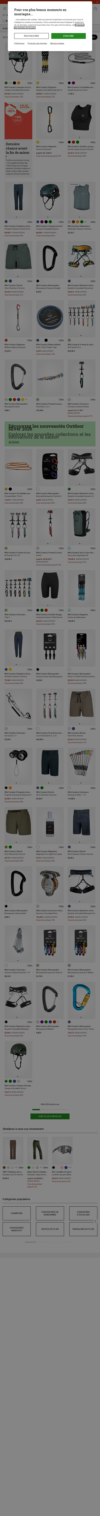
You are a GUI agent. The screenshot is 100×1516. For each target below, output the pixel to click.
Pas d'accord (31, 36)
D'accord (68, 36)
